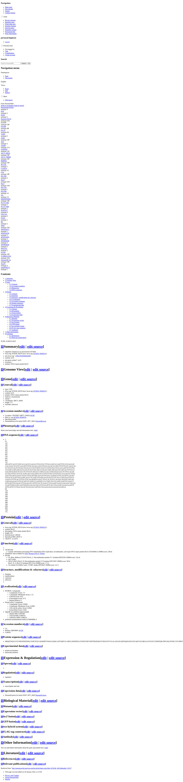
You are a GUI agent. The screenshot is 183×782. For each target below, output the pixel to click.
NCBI (32, 415)
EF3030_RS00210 (39, 354)
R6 (2, 222)
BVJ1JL (3, 165)
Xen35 (3, 264)
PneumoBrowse (40, 421)
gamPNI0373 (5, 268)
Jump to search (19, 105)
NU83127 (4, 210)
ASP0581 (4, 149)
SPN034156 (5, 233)
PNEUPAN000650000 (23, 356)
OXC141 (4, 214)
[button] (2, 16)
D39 (2, 111)
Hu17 (3, 184)
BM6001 (4, 161)
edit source (35, 346)
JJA (2, 195)
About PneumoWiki (11, 777)
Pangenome (5, 107)
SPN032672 (5, 229)
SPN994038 (5, 241)
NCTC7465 (5, 203)
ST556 (3, 252)
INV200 (3, 191)
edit (22, 346)
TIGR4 (11, 107)
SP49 (2, 226)
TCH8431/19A (6, 256)
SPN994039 (5, 245)
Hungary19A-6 (6, 119)
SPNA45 (4, 248)
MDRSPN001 (5, 199)
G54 (2, 172)
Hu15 (3, 180)
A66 (2, 142)
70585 (3, 134)
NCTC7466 (5, 206)
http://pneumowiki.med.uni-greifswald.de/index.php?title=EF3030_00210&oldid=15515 (41, 768)
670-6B (3, 126)
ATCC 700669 (6, 157)
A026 (3, 138)
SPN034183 (5, 237)
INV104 (3, 187)
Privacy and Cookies (12, 775)
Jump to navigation (7, 105)
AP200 (3, 145)
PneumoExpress (40, 695)
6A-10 (3, 130)
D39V (3, 115)
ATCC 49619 (5, 153)
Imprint (7, 779)
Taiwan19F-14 (6, 260)
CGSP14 (4, 168)
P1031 (3, 218)
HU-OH (3, 176)
